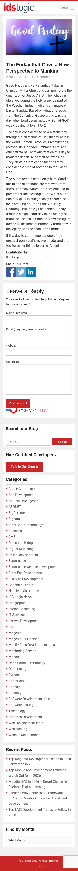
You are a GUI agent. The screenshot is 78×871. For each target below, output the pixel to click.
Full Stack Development (26, 579)
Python (14, 675)
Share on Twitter (21, 272)
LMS (12, 627)
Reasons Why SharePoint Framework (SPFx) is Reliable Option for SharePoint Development (38, 798)
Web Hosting (18, 729)
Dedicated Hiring (21, 543)
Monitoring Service (22, 651)
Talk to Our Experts (24, 466)
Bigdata (14, 519)
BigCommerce (19, 513)
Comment (12, 362)
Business (15, 531)
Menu (64, 8)
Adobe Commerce (22, 489)
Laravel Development (24, 621)
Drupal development (23, 555)
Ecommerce (17, 561)
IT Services (17, 615)
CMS (12, 537)
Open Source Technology (27, 663)
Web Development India (26, 723)
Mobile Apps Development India (32, 645)
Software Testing (21, 705)
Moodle (14, 657)
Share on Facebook (11, 272)
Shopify (14, 687)
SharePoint (17, 681)
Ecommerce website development (33, 567)
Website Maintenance (24, 735)
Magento (15, 633)
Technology (17, 711)
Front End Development (26, 573)
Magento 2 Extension (24, 639)
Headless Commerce (24, 591)
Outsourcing (17, 669)
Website (11, 345)
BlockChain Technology (26, 525)
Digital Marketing (21, 549)
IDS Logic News (20, 597)
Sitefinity (15, 693)
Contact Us (39, 866)
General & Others (21, 585)
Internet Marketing (22, 609)
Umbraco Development (25, 717)
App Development (22, 495)
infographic (17, 603)
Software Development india (29, 699)
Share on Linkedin (31, 272)
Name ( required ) (17, 313)
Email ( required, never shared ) (26, 329)
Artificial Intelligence (23, 501)
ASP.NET (15, 507)
